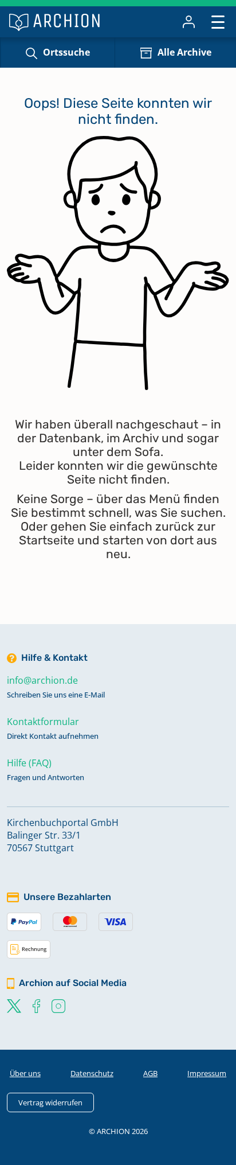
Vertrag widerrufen (50, 1102)
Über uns (25, 1073)
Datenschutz (91, 1073)
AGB (150, 1073)
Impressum (206, 1073)
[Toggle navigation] (217, 21)
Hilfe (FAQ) (29, 763)
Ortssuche (66, 52)
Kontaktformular (43, 721)
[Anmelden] (188, 21)
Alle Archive (184, 52)
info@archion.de (42, 680)
